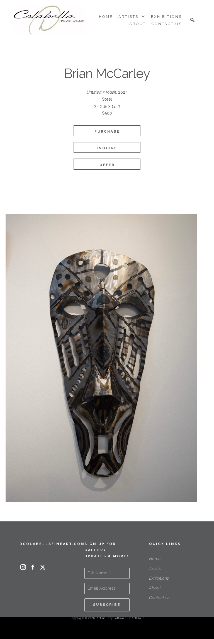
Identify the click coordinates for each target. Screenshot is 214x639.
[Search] (192, 20)
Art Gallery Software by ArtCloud (121, 618)
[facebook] (32, 567)
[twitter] (42, 567)
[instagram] (23, 567)
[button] (131, 16)
